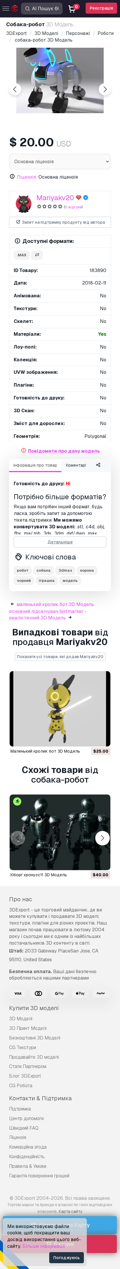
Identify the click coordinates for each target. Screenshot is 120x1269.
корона (87, 570)
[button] (102, 838)
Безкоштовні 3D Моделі (34, 1038)
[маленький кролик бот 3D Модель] (60, 709)
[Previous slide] (15, 89)
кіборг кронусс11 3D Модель (38, 874)
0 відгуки (73, 207)
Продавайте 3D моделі (34, 1057)
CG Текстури (22, 1047)
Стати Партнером (27, 1066)
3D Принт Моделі (28, 1028)
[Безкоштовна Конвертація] (37, 255)
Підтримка (20, 1109)
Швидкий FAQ (23, 1128)
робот (23, 570)
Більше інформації (43, 1246)
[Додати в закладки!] (102, 738)
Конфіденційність (27, 1157)
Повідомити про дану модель (64, 451)
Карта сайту (70, 1211)
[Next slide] (105, 89)
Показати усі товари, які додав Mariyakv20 (60, 656)
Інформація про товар (35, 465)
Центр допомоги (26, 1118)
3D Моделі (20, 1019)
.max (22, 255)
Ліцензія (17, 1137)
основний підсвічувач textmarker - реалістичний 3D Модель (48, 614)
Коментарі (76, 465)
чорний (24, 580)
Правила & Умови (27, 1166)
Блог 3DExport (25, 1076)
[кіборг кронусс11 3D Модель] (60, 832)
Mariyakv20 (55, 197)
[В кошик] (90, 738)
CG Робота (20, 1086)
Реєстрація (101, 8)
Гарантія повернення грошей (39, 1176)
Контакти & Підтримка (40, 1098)
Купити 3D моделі (34, 1008)
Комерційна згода (28, 1147)
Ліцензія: (27, 177)
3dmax (65, 570)
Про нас (20, 899)
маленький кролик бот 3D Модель (55, 604)
